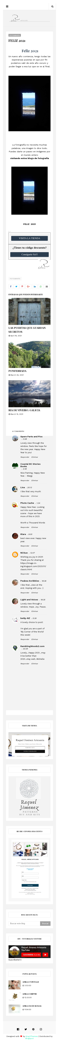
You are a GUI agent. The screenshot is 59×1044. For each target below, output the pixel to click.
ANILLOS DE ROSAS (31, 1006)
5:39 (34, 618)
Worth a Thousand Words (32, 523)
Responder (24, 457)
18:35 (43, 600)
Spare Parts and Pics (31, 436)
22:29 (25, 649)
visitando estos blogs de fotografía (29, 158)
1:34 (38, 503)
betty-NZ (25, 618)
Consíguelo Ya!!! (29, 254)
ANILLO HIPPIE (29, 994)
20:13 (29, 487)
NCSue (24, 553)
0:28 (25, 439)
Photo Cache (27, 503)
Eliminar (34, 457)
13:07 (32, 553)
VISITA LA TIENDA (29, 238)
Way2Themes (32, 1036)
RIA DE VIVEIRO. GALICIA (24, 410)
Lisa (22, 487)
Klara (23, 534)
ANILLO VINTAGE (30, 982)
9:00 (30, 534)
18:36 (44, 581)
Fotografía (15, 278)
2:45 (25, 469)
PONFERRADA (17, 370)
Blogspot (29, 1038)
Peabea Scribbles (29, 581)
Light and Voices (29, 599)
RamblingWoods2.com (32, 646)
